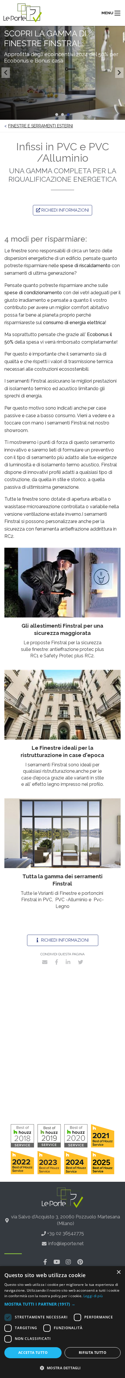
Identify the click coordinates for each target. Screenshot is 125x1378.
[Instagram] (68, 1262)
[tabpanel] (62, 73)
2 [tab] (62, 114)
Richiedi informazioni (64, 940)
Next (119, 72)
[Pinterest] (80, 1262)
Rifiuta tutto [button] (92, 1352)
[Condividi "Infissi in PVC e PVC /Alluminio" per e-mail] (44, 962)
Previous (5, 72)
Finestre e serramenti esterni (40, 126)
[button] (62, 1304)
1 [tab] (56, 114)
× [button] (118, 1272)
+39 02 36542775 (65, 1233)
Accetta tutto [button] (33, 1352)
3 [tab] (68, 114)
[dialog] (62, 1322)
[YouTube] (56, 1262)
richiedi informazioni (64, 210)
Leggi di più (93, 1295)
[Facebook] (45, 1262)
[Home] (22, 12)
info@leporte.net (66, 1243)
